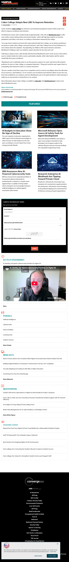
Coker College (16, 29)
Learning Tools (7, 335)
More (4, 306)
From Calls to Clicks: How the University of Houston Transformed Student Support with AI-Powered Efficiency (34, 398)
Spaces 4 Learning (34, 527)
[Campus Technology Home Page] (9, 3)
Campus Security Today (34, 501)
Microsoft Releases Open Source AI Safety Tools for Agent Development (50, 133)
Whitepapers (10, 388)
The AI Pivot (34, 536)
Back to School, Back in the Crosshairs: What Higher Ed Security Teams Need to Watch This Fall (32, 359)
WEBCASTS (8, 354)
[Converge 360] (34, 481)
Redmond (34, 519)
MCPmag (34, 509)
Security (60, 8)
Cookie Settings (38, 555)
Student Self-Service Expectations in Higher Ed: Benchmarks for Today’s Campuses (29, 393)
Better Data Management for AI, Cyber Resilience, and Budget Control (25, 410)
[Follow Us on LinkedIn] (51, 3)
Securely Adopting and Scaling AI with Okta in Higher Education (23, 369)
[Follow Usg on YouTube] (61, 3)
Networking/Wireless (34, 8)
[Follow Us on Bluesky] (55, 3)
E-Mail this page (8, 97)
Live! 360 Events (34, 506)
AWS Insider (34, 498)
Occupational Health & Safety (34, 514)
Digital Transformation (49, 8)
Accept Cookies (52, 555)
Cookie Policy (53, 551)
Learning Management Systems (10, 18)
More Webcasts (8, 379)
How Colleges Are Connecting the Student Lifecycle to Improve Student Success (28, 449)
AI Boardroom (34, 492)
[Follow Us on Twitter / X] (53, 3)
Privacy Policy (17, 229)
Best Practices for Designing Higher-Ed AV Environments (21, 442)
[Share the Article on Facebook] (64, 18)
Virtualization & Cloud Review (34, 541)
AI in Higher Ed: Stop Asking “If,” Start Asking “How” (19, 405)
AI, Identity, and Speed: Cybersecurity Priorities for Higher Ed (22, 263)
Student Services (8, 340)
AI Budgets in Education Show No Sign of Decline (16, 132)
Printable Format (21, 97)
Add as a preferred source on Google (43, 3)
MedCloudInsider (34, 511)
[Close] (57, 544)
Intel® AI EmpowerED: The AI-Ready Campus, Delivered (20, 435)
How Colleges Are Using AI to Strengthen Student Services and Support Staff (27, 456)
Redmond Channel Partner (34, 522)
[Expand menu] (66, 4)
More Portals (7, 345)
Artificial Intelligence (9, 319)
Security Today (34, 525)
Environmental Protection (34, 503)
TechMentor (34, 530)
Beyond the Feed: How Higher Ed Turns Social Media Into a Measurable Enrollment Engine (31, 428)
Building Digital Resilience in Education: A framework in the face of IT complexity (28, 364)
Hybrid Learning (21, 8)
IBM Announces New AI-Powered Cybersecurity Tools (16, 172)
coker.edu (38, 81)
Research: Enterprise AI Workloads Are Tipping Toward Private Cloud (49, 176)
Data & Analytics (8, 330)
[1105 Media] (34, 488)
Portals (7, 315)
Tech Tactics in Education (34, 533)
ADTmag (34, 495)
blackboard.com (50, 81)
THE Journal (34, 538)
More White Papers (9, 415)
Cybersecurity (7, 324)
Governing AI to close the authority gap (15, 374)
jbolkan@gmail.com (7, 91)
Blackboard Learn (54, 35)
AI (13, 8)
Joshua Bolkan (6, 25)
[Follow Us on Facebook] (58, 3)
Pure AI (34, 517)
